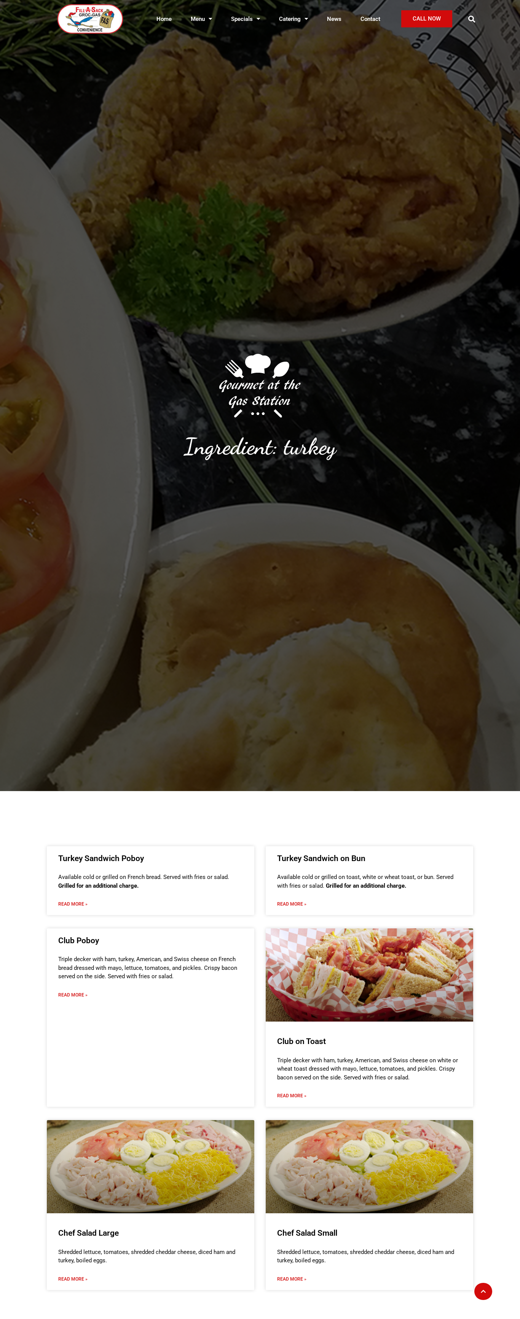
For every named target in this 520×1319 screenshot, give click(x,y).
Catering (290, 19)
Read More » (73, 904)
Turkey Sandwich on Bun (321, 858)
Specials (242, 19)
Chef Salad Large (88, 1233)
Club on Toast (301, 1041)
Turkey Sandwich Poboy (101, 858)
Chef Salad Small (307, 1233)
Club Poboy (78, 940)
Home (164, 19)
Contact (370, 19)
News (334, 19)
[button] (472, 19)
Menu (198, 19)
